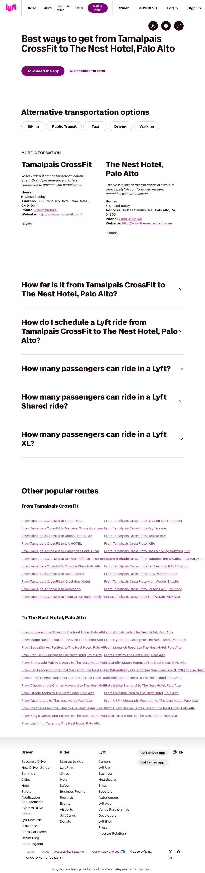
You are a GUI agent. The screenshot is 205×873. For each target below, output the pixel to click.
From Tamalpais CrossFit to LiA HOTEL (51, 543)
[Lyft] (11, 8)
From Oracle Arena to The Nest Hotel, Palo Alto (57, 693)
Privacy (44, 852)
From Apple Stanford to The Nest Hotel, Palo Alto (142, 685)
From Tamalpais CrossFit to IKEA (129, 543)
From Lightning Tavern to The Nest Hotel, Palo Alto (60, 723)
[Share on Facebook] (166, 26)
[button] (102, 289)
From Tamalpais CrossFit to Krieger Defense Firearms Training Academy (77, 558)
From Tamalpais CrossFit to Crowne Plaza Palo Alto (61, 566)
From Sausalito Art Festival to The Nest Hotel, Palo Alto (64, 647)
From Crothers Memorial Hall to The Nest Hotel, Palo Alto (66, 708)
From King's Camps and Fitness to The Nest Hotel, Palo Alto (67, 716)
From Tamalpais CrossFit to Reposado (51, 589)
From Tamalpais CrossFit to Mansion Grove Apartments (64, 528)
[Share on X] (153, 26)
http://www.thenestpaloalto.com (147, 223)
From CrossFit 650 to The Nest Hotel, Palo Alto (140, 716)
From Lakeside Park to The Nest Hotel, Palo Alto (141, 693)
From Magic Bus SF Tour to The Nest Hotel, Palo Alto (62, 640)
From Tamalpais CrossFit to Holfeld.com (135, 536)
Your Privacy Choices (105, 852)
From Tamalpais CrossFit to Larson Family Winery (143, 589)
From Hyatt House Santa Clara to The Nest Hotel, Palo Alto (149, 708)
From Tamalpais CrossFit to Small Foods (52, 574)
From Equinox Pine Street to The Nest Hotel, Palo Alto (63, 632)
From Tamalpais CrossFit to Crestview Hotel (55, 581)
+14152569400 (45, 210)
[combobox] (178, 752)
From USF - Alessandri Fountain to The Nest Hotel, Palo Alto (151, 700)
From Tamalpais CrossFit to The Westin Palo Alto (142, 596)
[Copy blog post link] (179, 26)
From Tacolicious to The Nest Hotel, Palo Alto (56, 700)
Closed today (35, 197)
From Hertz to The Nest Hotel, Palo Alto (134, 655)
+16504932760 (130, 219)
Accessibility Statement (70, 852)
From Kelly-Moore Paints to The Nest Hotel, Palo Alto (145, 662)
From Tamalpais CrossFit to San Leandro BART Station (146, 566)
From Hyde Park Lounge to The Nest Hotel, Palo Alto (145, 640)
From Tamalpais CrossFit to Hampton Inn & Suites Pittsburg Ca (153, 558)
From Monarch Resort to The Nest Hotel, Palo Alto (143, 647)
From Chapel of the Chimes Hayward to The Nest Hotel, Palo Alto (72, 685)
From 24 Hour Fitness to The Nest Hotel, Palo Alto (143, 678)
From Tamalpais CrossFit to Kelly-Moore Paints (140, 574)
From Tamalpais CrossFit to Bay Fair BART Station (143, 520)
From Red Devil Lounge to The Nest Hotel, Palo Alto (61, 655)
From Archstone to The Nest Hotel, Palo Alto (138, 632)
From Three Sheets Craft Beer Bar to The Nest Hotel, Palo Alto (69, 678)
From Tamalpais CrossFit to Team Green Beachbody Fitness (67, 596)
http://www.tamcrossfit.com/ (60, 214)
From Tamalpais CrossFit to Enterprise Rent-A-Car (60, 551)
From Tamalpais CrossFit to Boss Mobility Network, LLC (147, 551)
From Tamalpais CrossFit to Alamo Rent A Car (56, 536)
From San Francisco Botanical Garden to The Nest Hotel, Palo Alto (72, 670)
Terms (30, 852)
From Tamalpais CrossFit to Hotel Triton (52, 520)
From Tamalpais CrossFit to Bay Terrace (135, 528)
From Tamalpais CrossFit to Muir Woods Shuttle (141, 581)
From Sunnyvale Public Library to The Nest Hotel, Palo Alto (67, 662)
